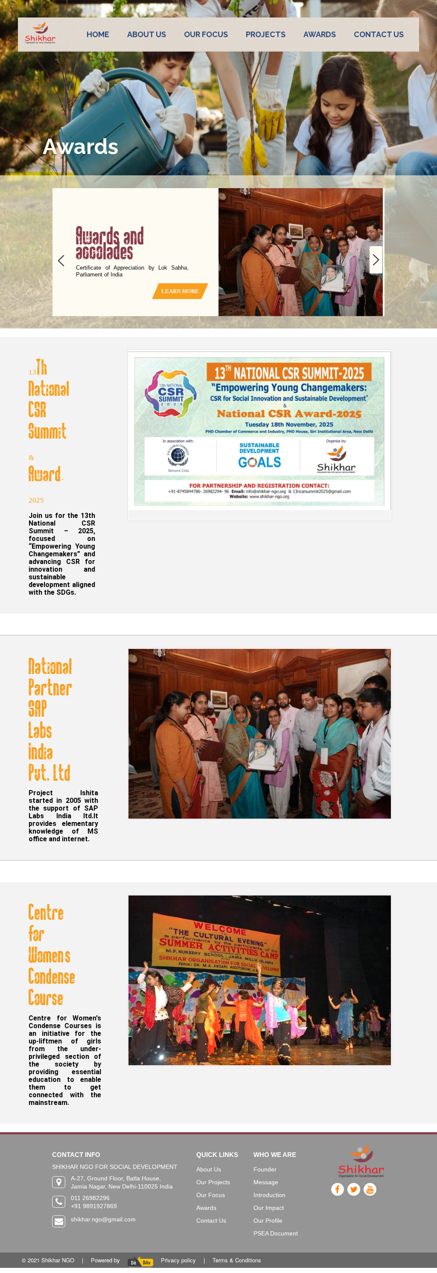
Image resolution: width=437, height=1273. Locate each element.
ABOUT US (146, 34)
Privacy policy (178, 1260)
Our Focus (210, 1195)
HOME (98, 34)
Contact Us (211, 1220)
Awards (206, 1207)
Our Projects (213, 1182)
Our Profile (268, 1220)
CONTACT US (379, 34)
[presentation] (61, 260)
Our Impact (268, 1207)
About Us (208, 1169)
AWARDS (319, 34)
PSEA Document (275, 1233)
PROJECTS (266, 34)
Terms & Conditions (237, 1260)
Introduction (269, 1195)
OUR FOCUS (206, 34)
